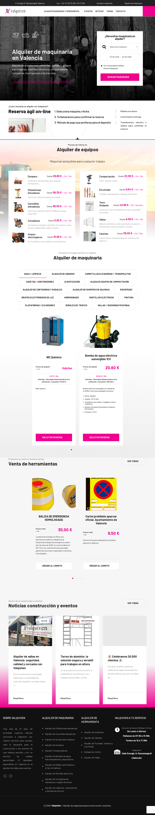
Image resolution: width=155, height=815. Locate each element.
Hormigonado (71, 297)
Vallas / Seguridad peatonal (114, 305)
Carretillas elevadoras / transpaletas (108, 274)
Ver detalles (54, 344)
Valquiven (136, 750)
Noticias (99, 11)
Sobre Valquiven (14, 717)
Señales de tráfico (76, 305)
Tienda (109, 11)
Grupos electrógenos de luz (37, 297)
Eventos (88, 11)
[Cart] (149, 11)
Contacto (120, 11)
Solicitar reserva (52, 437)
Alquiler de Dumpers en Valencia (91, 289)
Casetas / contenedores (40, 281)
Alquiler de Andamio (63, 274)
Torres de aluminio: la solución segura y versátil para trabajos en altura (77, 660)
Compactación (107, 176)
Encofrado (105, 189)
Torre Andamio (104, 204)
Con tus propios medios (114, 65)
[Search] (136, 11)
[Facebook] (5, 776)
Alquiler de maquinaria (58, 717)
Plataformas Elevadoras (34, 191)
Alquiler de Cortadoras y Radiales (42, 289)
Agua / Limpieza (32, 274)
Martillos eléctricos (101, 297)
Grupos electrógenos (35, 236)
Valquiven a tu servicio (130, 717)
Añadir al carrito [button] (52, 565)
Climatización (72, 281)
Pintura (128, 297)
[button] (71, 449)
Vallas (103, 219)
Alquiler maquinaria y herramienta (61, 11)
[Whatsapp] (10, 776)
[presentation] (24, 379)
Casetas (104, 233)
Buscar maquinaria (118, 77)
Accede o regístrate (104, 3)
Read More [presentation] (32, 696)
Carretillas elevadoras (34, 205)
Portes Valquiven (111, 68)
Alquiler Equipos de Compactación (109, 281)
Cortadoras (34, 220)
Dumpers (33, 176)
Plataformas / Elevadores (40, 305)
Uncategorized (87, 621)
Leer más (26, 82)
